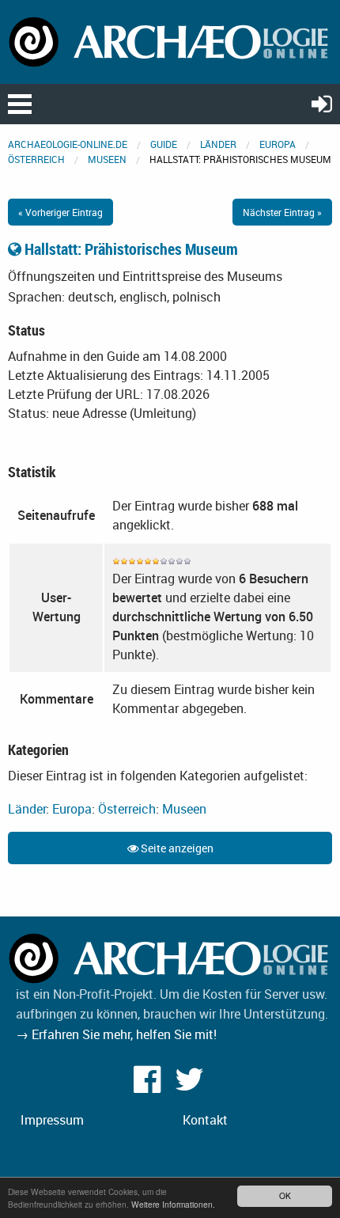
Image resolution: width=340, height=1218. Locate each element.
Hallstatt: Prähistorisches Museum (129, 249)
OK (285, 1195)
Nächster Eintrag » (282, 212)
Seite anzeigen (175, 848)
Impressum (52, 1120)
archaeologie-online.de (67, 144)
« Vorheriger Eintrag (60, 212)
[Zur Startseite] (170, 40)
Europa (277, 144)
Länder (218, 144)
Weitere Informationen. (173, 1204)
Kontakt (205, 1120)
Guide (163, 144)
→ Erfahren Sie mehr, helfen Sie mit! (116, 1034)
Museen (107, 159)
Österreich (36, 159)
